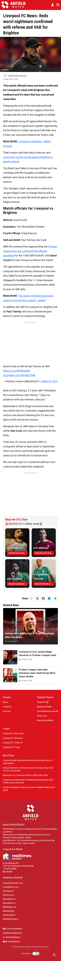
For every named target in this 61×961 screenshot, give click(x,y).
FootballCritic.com (11, 887)
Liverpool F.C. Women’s (13, 738)
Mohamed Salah (44, 707)
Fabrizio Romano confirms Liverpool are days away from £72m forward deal (28, 769)
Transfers (7, 707)
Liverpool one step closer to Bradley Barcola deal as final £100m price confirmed (28, 781)
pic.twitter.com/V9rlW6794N (19, 375)
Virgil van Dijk (43, 702)
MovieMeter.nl (9, 899)
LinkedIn (9, 871)
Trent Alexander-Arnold (47, 711)
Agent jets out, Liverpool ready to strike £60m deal (25, 775)
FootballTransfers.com (13, 883)
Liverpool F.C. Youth (11, 747)
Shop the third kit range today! (44, 584)
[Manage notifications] (54, 954)
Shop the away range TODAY (18, 553)
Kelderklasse (8, 911)
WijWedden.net (9, 907)
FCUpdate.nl (8, 891)
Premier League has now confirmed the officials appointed (30, 251)
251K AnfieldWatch (13, 929)
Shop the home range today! (44, 553)
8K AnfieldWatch (12, 941)
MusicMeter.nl (9, 903)
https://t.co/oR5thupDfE (16, 370)
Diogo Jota (42, 716)
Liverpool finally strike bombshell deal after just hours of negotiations (28, 761)
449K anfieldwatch (13, 933)
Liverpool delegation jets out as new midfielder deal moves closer (29, 788)
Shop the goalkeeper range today (18, 584)
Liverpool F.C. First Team (13, 733)
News (5, 702)
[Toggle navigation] (57, 5)
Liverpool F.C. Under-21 (13, 743)
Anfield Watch (9, 915)
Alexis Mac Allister (45, 720)
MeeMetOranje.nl (10, 919)
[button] (52, 4)
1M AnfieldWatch (13, 937)
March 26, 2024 (49, 381)
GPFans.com (8, 895)
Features (7, 711)
